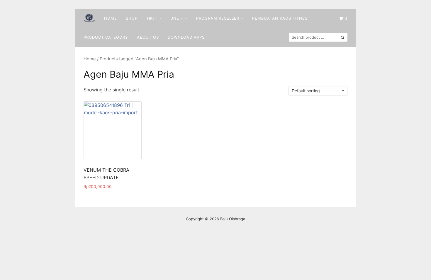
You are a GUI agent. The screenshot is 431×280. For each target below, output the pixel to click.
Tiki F (152, 18)
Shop (132, 18)
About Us (148, 37)
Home (110, 18)
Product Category (106, 37)
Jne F (177, 18)
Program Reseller (217, 18)
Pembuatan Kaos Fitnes (280, 18)
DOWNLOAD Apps (186, 37)
